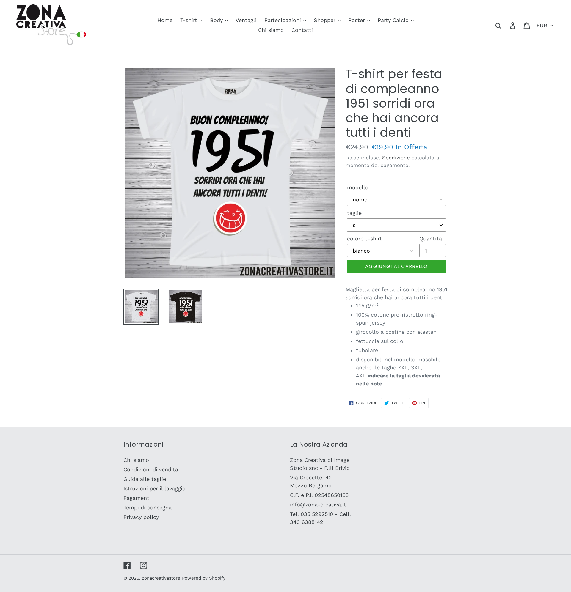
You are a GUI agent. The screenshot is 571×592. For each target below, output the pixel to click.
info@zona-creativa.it (318, 504)
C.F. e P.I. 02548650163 (319, 495)
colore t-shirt (364, 238)
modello (357, 187)
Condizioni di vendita (150, 469)
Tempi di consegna (147, 507)
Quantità (430, 238)
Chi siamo (136, 460)
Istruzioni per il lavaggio (154, 488)
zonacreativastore (161, 578)
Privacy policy (141, 517)
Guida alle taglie (144, 479)
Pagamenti (137, 498)
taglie (354, 213)
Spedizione (396, 157)
